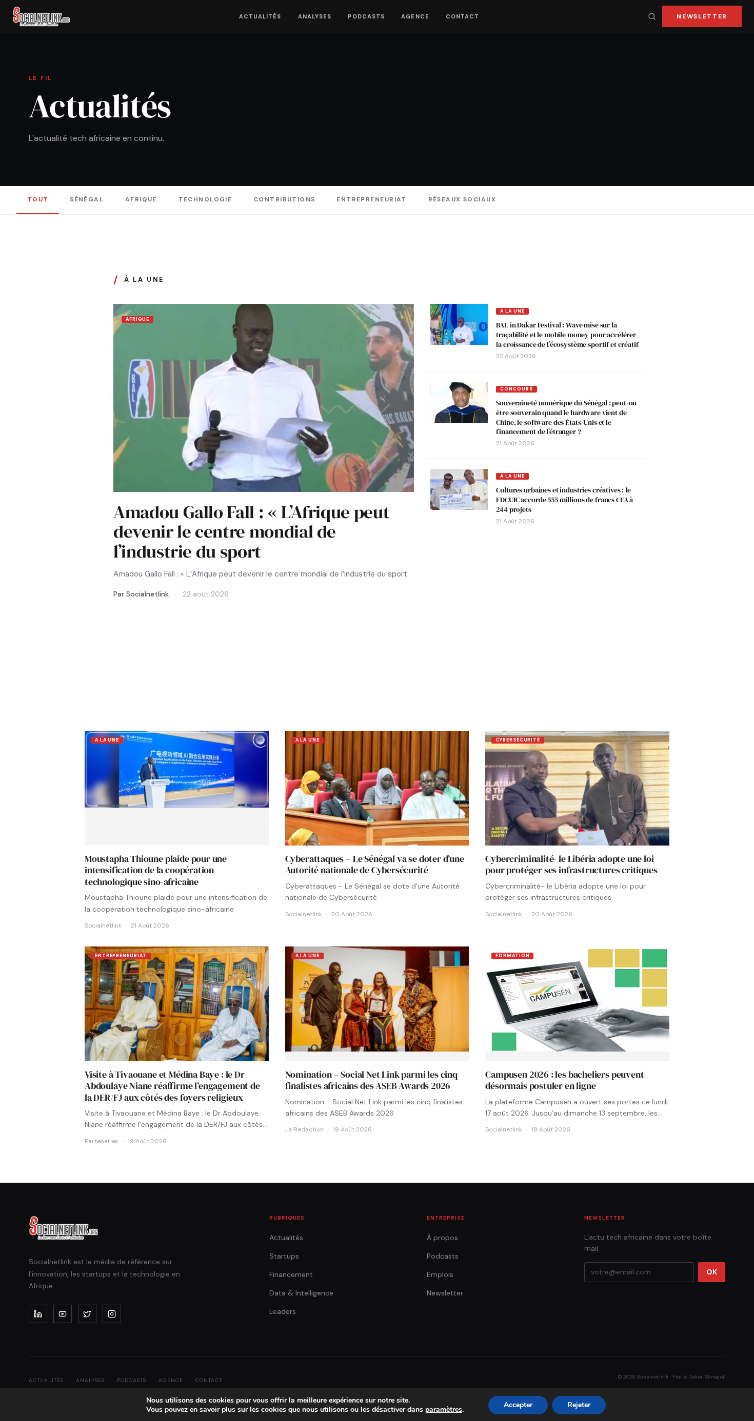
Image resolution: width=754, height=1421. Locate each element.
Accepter (518, 1405)
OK (711, 1271)
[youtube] (62, 1314)
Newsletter (702, 16)
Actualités (260, 16)
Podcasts (366, 16)
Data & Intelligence (301, 1293)
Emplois (440, 1274)
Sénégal (87, 199)
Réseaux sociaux (462, 199)
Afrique (141, 199)
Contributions (284, 199)
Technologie (205, 199)
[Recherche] (652, 16)
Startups (284, 1256)
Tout (38, 199)
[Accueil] (41, 16)
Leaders (282, 1311)
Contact (463, 16)
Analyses (315, 16)
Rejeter (578, 1405)
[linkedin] (38, 1314)
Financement (291, 1274)
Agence (415, 16)
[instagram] (112, 1314)
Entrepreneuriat (371, 199)
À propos (442, 1237)
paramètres (443, 1409)
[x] (87, 1314)
